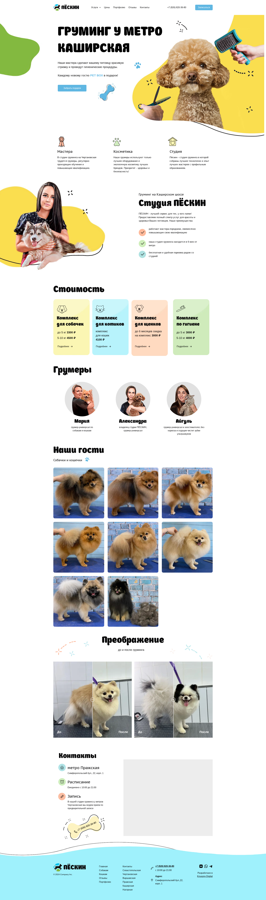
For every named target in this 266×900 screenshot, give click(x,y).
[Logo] (66, 7)
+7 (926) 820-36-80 (164, 866)
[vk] (201, 866)
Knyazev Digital (205, 876)
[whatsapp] (206, 866)
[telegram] (211, 866)
